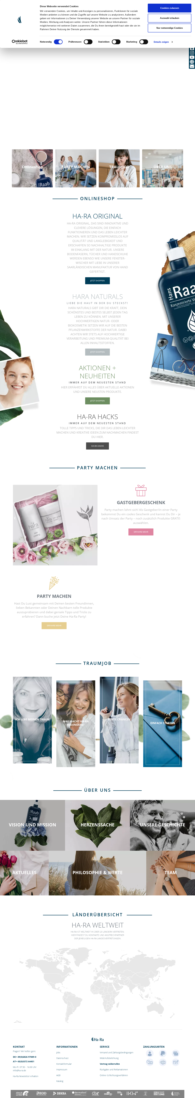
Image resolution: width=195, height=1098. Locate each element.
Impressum (61, 1069)
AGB (58, 1075)
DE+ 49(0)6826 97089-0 (24, 1056)
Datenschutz (62, 1058)
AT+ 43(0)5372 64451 (23, 1061)
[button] (14, 518)
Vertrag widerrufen (110, 1063)
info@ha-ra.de (19, 1070)
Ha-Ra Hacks (97, 446)
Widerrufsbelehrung (109, 1058)
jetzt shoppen (97, 280)
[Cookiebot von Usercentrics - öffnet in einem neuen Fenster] (19, 42)
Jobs (58, 1052)
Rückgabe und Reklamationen (114, 1069)
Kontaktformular (64, 1063)
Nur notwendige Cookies (169, 28)
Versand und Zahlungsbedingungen (116, 1052)
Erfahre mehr (141, 531)
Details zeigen (161, 42)
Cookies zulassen (169, 8)
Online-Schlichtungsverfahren (114, 1075)
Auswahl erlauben (169, 18)
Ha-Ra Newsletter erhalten (25, 1076)
